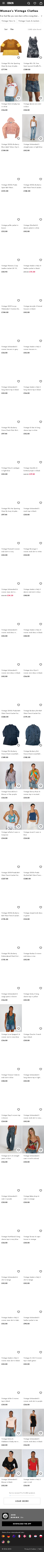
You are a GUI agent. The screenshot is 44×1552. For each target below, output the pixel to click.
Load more (22, 1501)
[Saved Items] (35, 3)
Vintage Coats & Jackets (28, 21)
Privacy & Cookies (30, 1549)
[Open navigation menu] (3, 3)
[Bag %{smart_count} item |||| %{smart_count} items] (41, 3)
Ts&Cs (40, 1549)
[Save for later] (18, 57)
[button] (3, 1536)
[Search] (29, 3)
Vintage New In (8, 21)
